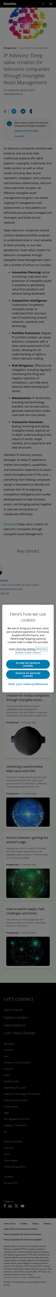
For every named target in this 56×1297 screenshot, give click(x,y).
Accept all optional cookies (28, 664)
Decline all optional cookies (28, 674)
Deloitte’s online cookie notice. (31, 650)
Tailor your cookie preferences (28, 684)
